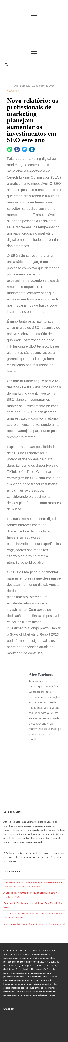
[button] (6, 64)
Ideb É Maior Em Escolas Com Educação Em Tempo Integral (34, 923)
